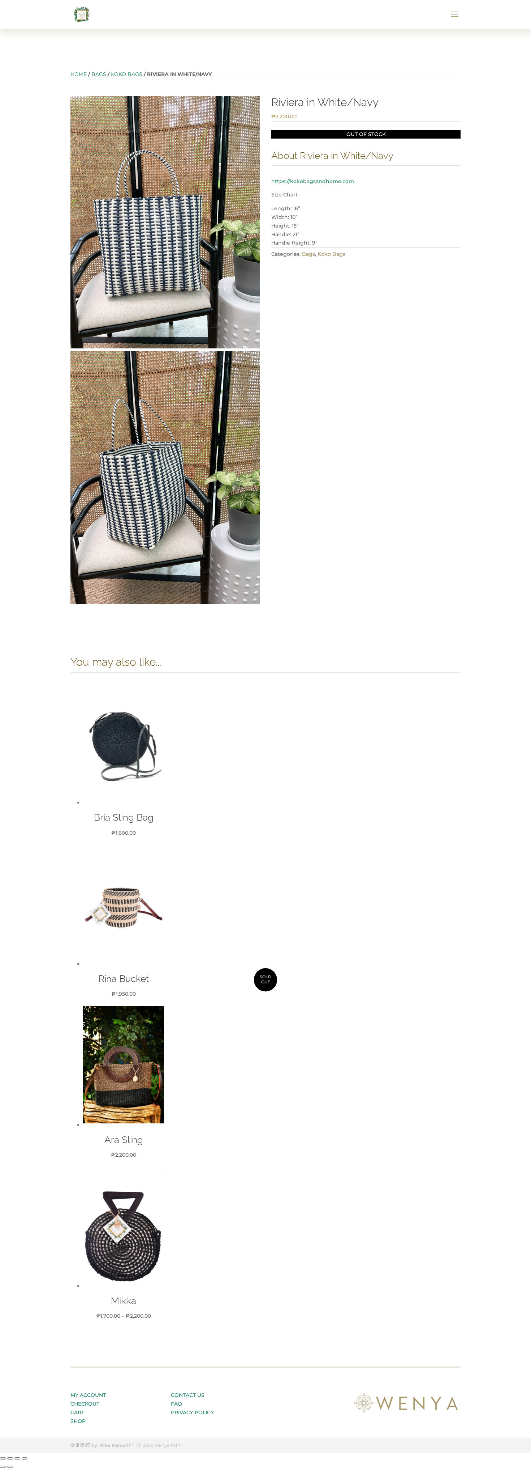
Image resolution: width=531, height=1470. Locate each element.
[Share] (10, 1458)
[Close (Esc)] (3, 1458)
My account (88, 1395)
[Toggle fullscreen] (17, 1458)
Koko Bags (126, 74)
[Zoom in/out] (24, 1458)
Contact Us (187, 1395)
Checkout (84, 1404)
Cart (77, 1412)
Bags (98, 74)
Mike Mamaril (114, 1445)
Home (78, 74)
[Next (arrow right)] (10, 1467)
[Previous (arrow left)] (3, 1467)
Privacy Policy (192, 1412)
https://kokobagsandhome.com (312, 181)
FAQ (176, 1404)
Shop (78, 1421)
